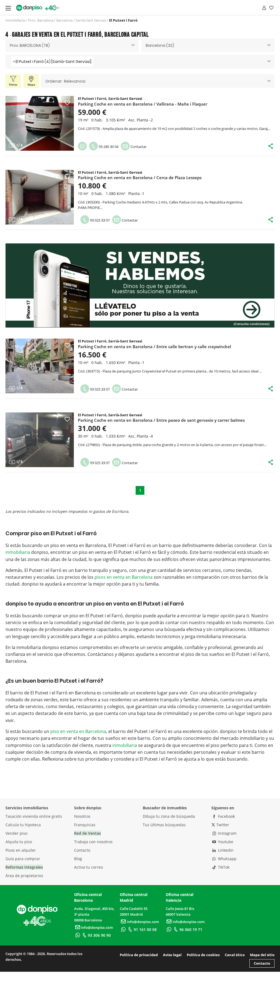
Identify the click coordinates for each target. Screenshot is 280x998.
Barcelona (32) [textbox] (160, 45)
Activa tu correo (88, 867)
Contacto (82, 850)
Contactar (138, 146)
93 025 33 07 (99, 220)
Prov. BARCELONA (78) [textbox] (30, 45)
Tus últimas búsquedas (164, 824)
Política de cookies (203, 954)
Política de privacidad (139, 954)
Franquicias (84, 824)
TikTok (223, 867)
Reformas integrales (24, 867)
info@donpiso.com (97, 927)
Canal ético (235, 954)
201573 (93, 128)
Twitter (222, 824)
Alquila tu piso (18, 841)
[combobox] (72, 45)
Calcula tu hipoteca (23, 824)
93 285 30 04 (108, 146)
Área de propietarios (24, 875)
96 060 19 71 (190, 929)
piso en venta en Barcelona (78, 731)
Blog (78, 858)
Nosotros (82, 816)
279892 (93, 444)
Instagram (227, 833)
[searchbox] (95, 62)
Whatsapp (227, 858)
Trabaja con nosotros (93, 841)
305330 (93, 202)
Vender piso (16, 833)
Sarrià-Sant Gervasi (90, 20)
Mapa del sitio (262, 954)
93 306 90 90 (99, 935)
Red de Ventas (87, 833)
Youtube (225, 841)
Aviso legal (172, 954)
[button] (12, 123)
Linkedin (225, 850)
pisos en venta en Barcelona (124, 577)
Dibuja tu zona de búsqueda (169, 816)
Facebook (226, 816)
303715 (93, 371)
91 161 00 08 (145, 929)
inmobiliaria (17, 552)
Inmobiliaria (15, 20)
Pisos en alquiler (20, 850)
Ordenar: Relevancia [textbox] (65, 81)
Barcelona (64, 20)
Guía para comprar (22, 858)
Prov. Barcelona (40, 20)
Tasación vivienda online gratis (33, 816)
